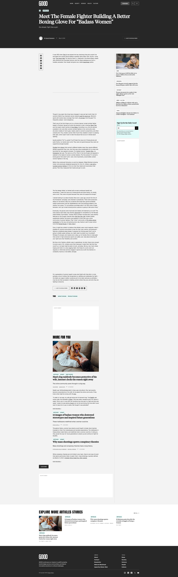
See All (136, 513)
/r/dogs (70, 399)
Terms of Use (120, 132)
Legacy (62, 374)
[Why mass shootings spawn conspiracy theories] (101, 520)
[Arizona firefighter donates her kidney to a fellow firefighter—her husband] (127, 111)
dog (74, 394)
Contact (96, 560)
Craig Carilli (56, 425)
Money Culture (121, 100)
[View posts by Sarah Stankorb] (41, 38)
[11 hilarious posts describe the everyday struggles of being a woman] (127, 521)
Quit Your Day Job (80, 216)
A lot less (82, 118)
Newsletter (97, 562)
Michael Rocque (72, 449)
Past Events (69, 374)
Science (83, 3)
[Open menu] (137, 3)
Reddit (92, 397)
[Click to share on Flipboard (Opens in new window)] (41, 63)
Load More (44, 466)
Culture (95, 3)
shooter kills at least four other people (76, 458)
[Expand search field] (132, 3)
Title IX (65, 54)
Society (77, 3)
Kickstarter (56, 153)
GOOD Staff (62, 387)
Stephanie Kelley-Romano (60, 449)
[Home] (40, 11)
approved (77, 212)
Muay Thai (93, 125)
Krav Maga (74, 127)
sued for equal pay (84, 116)
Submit (137, 128)
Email (119, 125)
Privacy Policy (127, 132)
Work (118, 71)
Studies (55, 147)
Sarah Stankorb (50, 38)
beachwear (86, 62)
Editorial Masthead (100, 564)
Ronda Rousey (62, 224)
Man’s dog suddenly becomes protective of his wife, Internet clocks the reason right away (75, 378)
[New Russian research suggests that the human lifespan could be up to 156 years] (127, 82)
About (96, 557)
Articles (45, 10)
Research (119, 81)
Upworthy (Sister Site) (101, 567)
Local (118, 110)
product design (72, 296)
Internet (119, 90)
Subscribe (125, 3)
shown (62, 147)
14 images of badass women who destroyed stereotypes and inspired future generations (74, 416)
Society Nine (89, 151)
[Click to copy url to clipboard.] (41, 68)
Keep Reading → (57, 408)
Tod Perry (55, 387)
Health (89, 3)
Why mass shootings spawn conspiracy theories (76, 441)
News (71, 3)
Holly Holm (72, 224)
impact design (62, 296)
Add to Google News (131, 38)
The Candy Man (60, 58)
